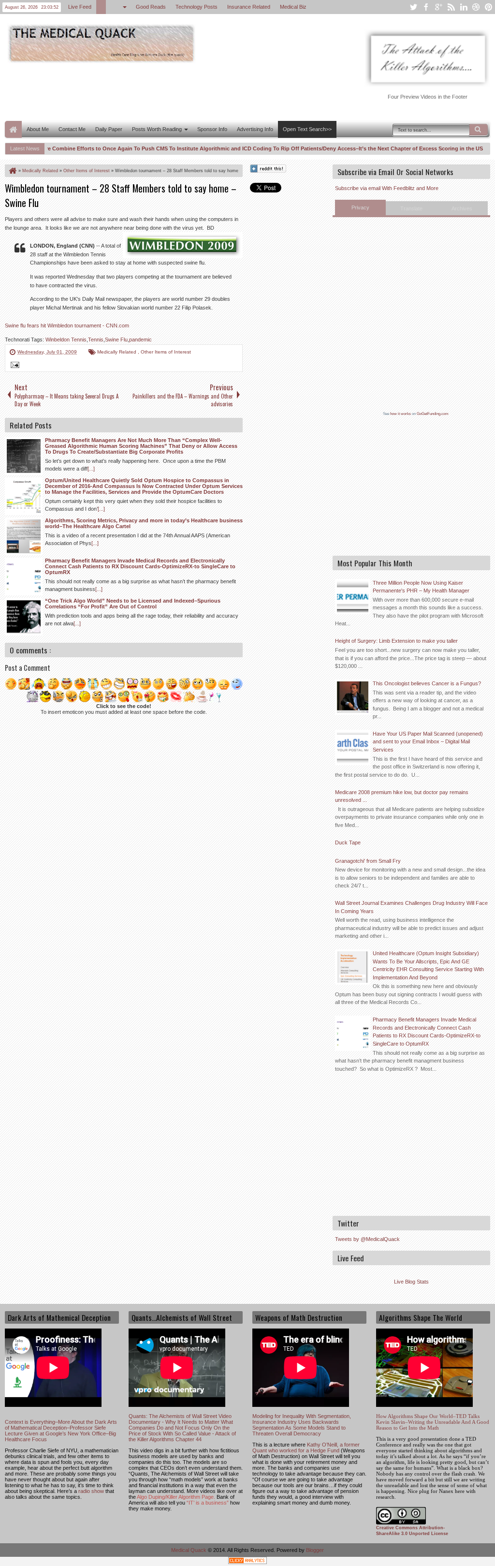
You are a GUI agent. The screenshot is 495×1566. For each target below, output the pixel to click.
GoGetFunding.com (433, 414)
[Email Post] (13, 366)
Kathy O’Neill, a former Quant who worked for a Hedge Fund (306, 1447)
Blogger (315, 1550)
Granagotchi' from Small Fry (368, 861)
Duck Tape (348, 842)
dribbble (476, 7)
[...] (91, 469)
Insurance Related (248, 7)
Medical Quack (189, 1550)
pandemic (140, 339)
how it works (400, 414)
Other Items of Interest (166, 352)
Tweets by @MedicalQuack (367, 1239)
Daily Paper (108, 129)
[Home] (12, 171)
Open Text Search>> (307, 129)
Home (13, 129)
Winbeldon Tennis (66, 339)
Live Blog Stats (411, 1282)
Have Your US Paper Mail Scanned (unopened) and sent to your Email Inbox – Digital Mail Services (428, 742)
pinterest (488, 7)
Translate (411, 208)
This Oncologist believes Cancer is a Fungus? (427, 683)
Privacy (360, 207)
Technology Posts (196, 7)
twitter (413, 7)
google (438, 7)
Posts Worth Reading (157, 129)
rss (451, 7)
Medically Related (117, 352)
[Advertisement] (181, 91)
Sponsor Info (212, 129)
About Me (38, 129)
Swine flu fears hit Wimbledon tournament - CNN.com (67, 325)
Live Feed (79, 7)
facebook (426, 7)
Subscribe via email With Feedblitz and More (386, 188)
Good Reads (151, 7)
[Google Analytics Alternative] (247, 1562)
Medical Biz (293, 7)
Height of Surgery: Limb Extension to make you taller (396, 641)
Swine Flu (116, 339)
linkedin (463, 7)
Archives (461, 208)
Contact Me (72, 129)
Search (478, 129)
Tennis (95, 339)
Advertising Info (255, 129)
